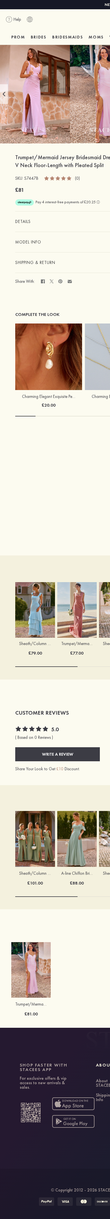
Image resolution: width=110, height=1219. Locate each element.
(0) (77, 178)
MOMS (96, 37)
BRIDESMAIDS (67, 37)
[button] (4, 94)
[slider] (58, 178)
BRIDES (39, 37)
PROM (18, 37)
